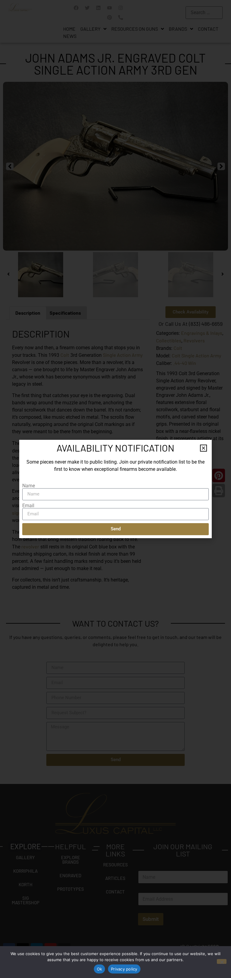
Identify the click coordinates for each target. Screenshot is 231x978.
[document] (115, 489)
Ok (99, 969)
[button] (203, 448)
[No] (221, 961)
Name (28, 485)
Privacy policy (124, 969)
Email (28, 505)
